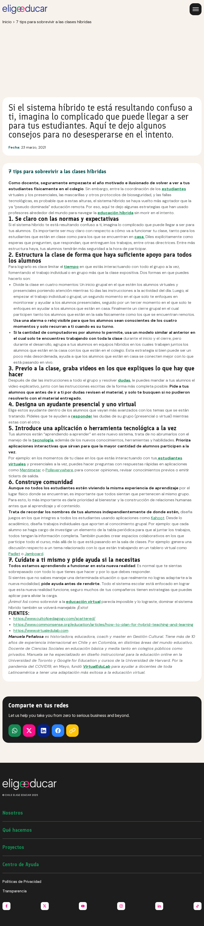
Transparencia (14, 891)
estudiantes (174, 188)
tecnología (42, 440)
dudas (124, 380)
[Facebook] (58, 730)
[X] (14, 730)
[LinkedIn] (43, 730)
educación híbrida (115, 212)
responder (81, 416)
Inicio (7, 21)
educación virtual (83, 601)
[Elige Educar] (24, 9)
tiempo (71, 266)
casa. (139, 236)
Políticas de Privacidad (21, 881)
